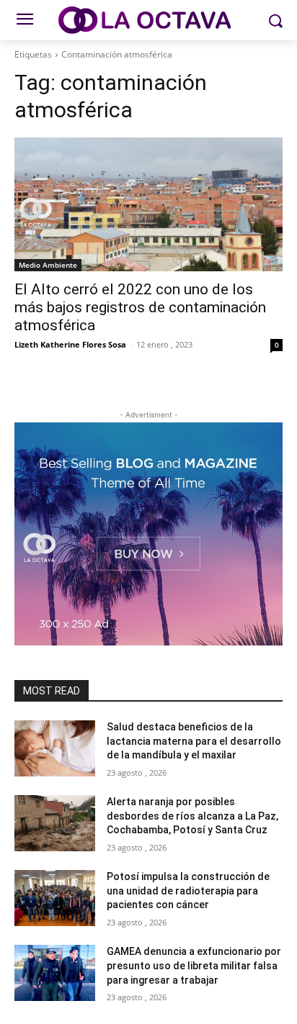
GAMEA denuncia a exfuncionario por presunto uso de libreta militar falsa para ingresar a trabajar (194, 965)
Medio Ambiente (48, 265)
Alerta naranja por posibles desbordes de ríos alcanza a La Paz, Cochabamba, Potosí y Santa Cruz (192, 815)
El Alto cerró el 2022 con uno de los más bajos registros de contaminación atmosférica (140, 307)
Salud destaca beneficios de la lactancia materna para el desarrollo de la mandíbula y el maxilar (194, 741)
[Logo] (148, 20)
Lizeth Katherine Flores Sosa (70, 344)
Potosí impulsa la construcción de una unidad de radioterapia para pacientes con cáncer (188, 890)
